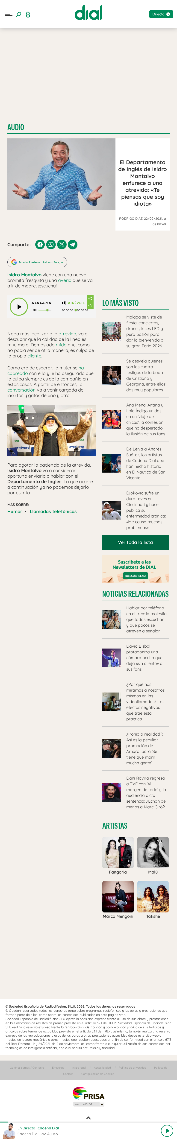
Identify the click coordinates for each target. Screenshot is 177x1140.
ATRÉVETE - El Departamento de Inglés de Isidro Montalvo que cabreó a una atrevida (77, 303)
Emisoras (58, 1067)
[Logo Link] (88, 12)
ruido (61, 345)
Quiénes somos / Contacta (27, 1067)
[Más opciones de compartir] (90, 298)
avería (64, 280)
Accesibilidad (102, 1067)
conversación (21, 390)
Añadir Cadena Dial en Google (41, 262)
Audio (15, 127)
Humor (14, 511)
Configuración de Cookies (97, 1074)
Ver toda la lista (135, 542)
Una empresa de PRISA (88, 1092)
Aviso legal (79, 1067)
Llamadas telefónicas (53, 511)
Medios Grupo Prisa (88, 1104)
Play (167, 1131)
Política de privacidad (132, 1067)
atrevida (67, 333)
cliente (34, 356)
